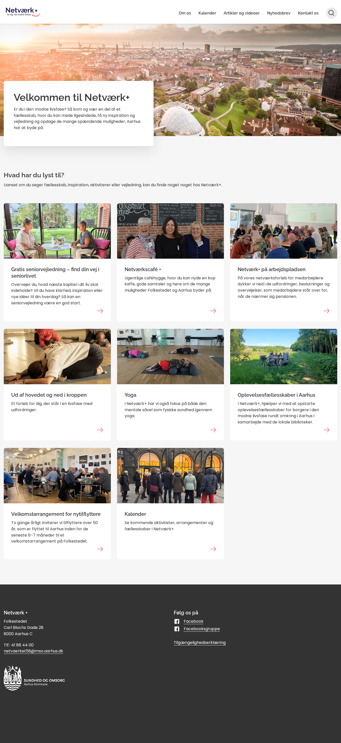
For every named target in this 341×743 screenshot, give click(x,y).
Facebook (193, 621)
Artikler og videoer (242, 13)
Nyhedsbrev (279, 13)
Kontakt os (308, 13)
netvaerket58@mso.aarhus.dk (33, 651)
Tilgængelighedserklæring (200, 642)
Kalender (207, 13)
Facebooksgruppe (202, 629)
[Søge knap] (331, 13)
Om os (185, 13)
